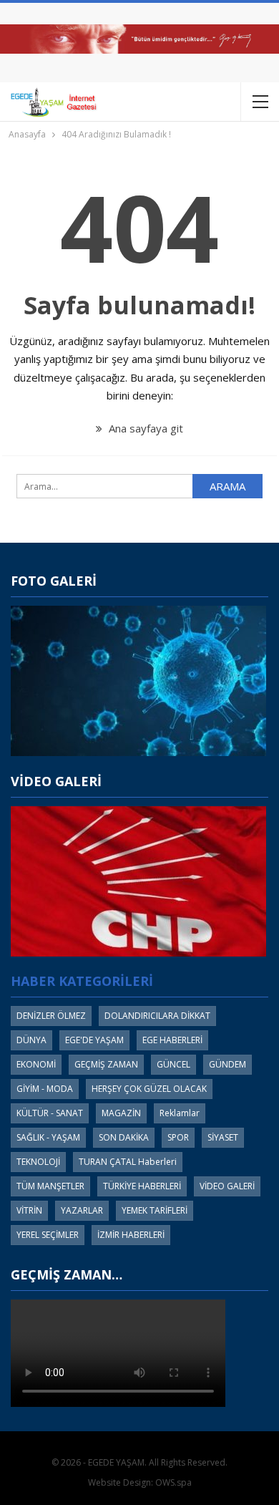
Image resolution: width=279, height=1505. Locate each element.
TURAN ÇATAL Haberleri (128, 1162)
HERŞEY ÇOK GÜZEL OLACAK (149, 1089)
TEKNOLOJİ (38, 1162)
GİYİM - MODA (44, 1089)
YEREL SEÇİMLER (47, 1235)
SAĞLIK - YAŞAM (48, 1137)
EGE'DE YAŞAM (94, 1040)
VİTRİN (29, 1210)
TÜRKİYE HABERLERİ (142, 1186)
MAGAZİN (121, 1113)
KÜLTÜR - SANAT (49, 1113)
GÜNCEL (173, 1064)
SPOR (178, 1137)
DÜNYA (31, 1040)
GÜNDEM (227, 1064)
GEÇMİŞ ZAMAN (106, 1064)
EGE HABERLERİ (172, 1040)
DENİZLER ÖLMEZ (51, 1016)
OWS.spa (173, 1482)
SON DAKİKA (124, 1137)
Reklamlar (180, 1113)
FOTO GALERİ (54, 580)
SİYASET (222, 1137)
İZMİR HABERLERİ (131, 1235)
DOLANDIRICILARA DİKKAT (157, 1016)
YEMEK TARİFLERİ (154, 1210)
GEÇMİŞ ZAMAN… (66, 1274)
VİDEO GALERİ (56, 781)
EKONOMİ (36, 1064)
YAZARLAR (82, 1210)
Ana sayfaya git (144, 428)
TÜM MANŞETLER (50, 1186)
